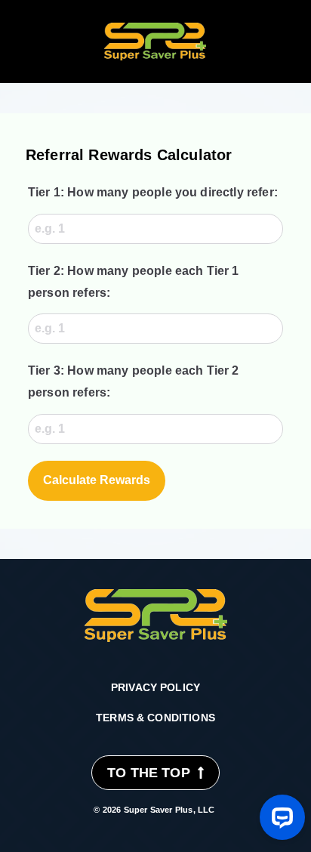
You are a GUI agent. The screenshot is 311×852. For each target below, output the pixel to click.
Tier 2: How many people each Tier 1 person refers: (133, 281)
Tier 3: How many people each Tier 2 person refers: (133, 381)
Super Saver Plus (158, 809)
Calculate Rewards (96, 480)
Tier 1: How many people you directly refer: (153, 192)
